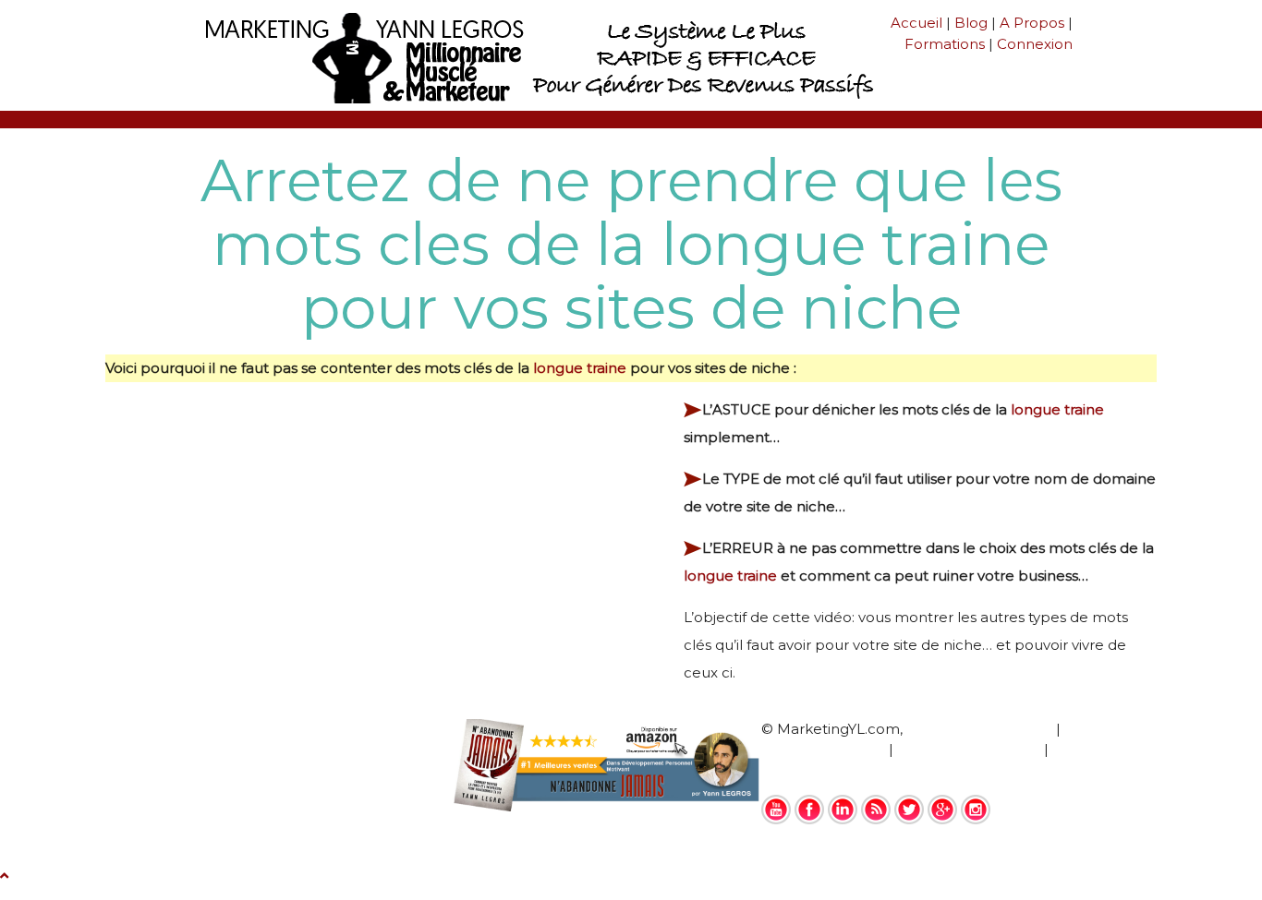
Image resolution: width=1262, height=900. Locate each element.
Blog (971, 22)
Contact (789, 770)
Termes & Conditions (968, 749)
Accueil (916, 22)
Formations (944, 44)
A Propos (1032, 22)
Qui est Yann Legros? (979, 729)
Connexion (1035, 44)
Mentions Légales (823, 749)
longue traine (579, 368)
